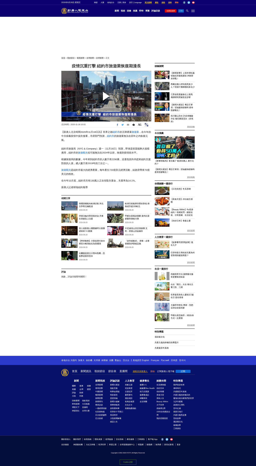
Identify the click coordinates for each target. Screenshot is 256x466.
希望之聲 (113, 444)
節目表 (112, 371)
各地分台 (110, 2)
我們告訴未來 (179, 385)
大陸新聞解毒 (115, 418)
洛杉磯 (89, 360)
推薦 (135, 11)
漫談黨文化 (160, 337)
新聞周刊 (99, 401)
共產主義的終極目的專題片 (167, 342)
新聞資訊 (86, 371)
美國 (74, 389)
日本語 (174, 360)
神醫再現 (143, 398)
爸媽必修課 (129, 401)
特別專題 (159, 331)
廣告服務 (130, 439)
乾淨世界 (102, 444)
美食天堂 (160, 395)
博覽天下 (75, 407)
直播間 (123, 371)
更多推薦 (191, 177)
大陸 (74, 396)
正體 (119, 2)
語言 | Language (135, 2)
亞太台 (126, 360)
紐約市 (116, 132)
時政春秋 (114, 395)
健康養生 (144, 380)
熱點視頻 (86, 401)
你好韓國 (160, 391)
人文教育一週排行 (164, 237)
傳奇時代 (177, 388)
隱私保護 (98, 439)
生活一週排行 (161, 269)
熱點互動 (114, 388)
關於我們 (77, 439)
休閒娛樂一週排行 (164, 183)
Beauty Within (162, 401)
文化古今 (128, 405)
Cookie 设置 (128, 462)
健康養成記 (144, 395)
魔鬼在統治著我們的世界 (183, 398)
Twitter (188, 2)
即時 (141, 11)
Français (155, 360)
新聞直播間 (171, 11)
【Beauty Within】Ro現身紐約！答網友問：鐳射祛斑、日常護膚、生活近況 (182, 212)
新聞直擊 (99, 398)
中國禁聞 (99, 391)
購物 (176, 2)
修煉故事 (177, 425)
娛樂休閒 (161, 380)
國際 (74, 386)
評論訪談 (155, 11)
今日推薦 (159, 133)
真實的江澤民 (179, 405)
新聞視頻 (100, 380)
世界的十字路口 (116, 412)
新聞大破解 (114, 401)
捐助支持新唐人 (140, 371)
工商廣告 (177, 428)
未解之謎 (128, 385)
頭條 (129, 11)
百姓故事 (177, 418)
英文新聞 (148, 2)
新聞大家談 (114, 385)
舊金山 (118, 360)
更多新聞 (191, 231)
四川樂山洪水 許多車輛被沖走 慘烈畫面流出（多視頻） (182, 119)
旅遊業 (135, 132)
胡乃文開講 (144, 391)
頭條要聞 (75, 401)
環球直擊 (99, 388)
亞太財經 (99, 418)
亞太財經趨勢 (101, 415)
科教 (81, 396)
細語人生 (114, 422)
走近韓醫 (143, 401)
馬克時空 (114, 415)
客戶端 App (152, 439)
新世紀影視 (169, 444)
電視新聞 (80, 58)
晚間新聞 (99, 395)
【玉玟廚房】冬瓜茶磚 (181, 189)
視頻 (123, 11)
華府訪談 (99, 405)
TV (182, 11)
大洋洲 (97, 360)
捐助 (163, 2)
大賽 (102, 2)
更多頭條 (191, 127)
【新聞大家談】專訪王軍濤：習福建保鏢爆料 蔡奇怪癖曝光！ (182, 107)
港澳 (81, 386)
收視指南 (87, 439)
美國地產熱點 (130, 408)
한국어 (182, 360)
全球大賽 (86, 411)
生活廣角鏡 (161, 385)
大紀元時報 (90, 444)
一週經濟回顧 (101, 408)
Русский (165, 360)
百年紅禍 (177, 408)
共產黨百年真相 (162, 348)
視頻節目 (71, 58)
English (145, 360)
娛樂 (89, 386)
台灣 (81, 389)
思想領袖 (114, 398)
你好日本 (160, 388)
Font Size (140, 124)
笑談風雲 (128, 388)
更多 (179, 444)
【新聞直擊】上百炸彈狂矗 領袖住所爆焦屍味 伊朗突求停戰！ (183, 76)
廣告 (156, 2)
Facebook (184, 2)
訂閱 (183, 371)
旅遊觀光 (83, 152)
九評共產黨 (178, 401)
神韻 (95, 2)
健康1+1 (143, 385)
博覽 (147, 11)
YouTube (193, 2)
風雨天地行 (178, 412)
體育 (89, 389)
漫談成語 (128, 398)
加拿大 (81, 360)
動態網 (149, 444)
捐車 (170, 2)
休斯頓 (104, 360)
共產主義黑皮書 (179, 415)
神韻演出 (75, 411)
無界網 (158, 444)
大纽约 (73, 360)
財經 (81, 393)
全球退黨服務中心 (127, 444)
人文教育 (130, 380)
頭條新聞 (159, 66)
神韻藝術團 (78, 444)
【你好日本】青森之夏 (181, 221)
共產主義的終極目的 (181, 395)
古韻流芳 (128, 391)
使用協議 (109, 439)
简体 (124, 2)
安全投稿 (119, 439)
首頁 (63, 58)
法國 (111, 360)
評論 (74, 393)
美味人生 (160, 398)
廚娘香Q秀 (161, 408)
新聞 (117, 11)
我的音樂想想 (162, 418)
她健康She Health (147, 388)
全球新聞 (90, 58)
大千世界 (160, 405)
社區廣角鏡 (100, 412)
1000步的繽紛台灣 (163, 413)
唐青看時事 (114, 408)
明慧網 (140, 444)
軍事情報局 (114, 405)
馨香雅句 (128, 395)
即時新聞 (75, 404)
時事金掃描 (114, 391)
